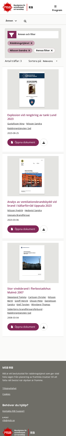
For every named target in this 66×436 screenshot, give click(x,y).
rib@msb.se (8, 420)
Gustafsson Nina (15, 123)
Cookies (6, 394)
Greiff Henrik (21, 300)
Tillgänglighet (9, 388)
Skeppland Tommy (16, 297)
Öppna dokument (25, 142)
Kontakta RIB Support (13, 411)
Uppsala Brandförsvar (18, 215)
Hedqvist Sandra (33, 210)
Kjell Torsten (23, 304)
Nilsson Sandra (34, 123)
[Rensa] (51, 50)
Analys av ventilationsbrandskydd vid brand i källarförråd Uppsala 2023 (32, 203)
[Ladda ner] (43, 142)
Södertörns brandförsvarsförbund (24, 309)
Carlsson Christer (37, 297)
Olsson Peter (36, 300)
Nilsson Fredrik (15, 210)
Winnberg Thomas (40, 304)
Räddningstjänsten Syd (19, 128)
